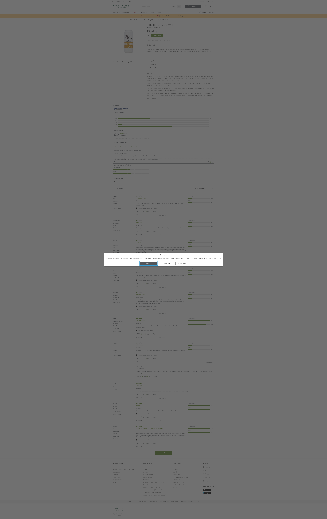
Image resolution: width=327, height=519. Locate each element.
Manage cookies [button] (181, 263)
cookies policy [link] (209, 258)
